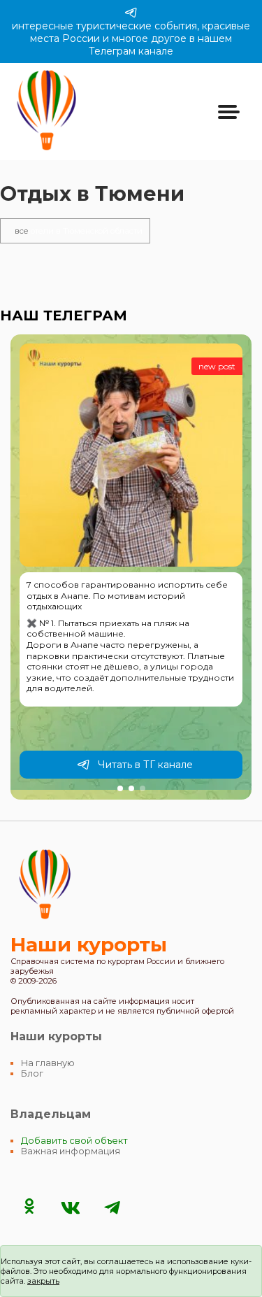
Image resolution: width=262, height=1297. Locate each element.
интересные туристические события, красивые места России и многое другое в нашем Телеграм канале (131, 38)
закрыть (43, 1281)
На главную (48, 1063)
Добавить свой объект (74, 1140)
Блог (32, 1073)
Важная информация (70, 1151)
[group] (131, 567)
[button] (120, 788)
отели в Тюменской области (79, 231)
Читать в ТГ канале (145, 764)
